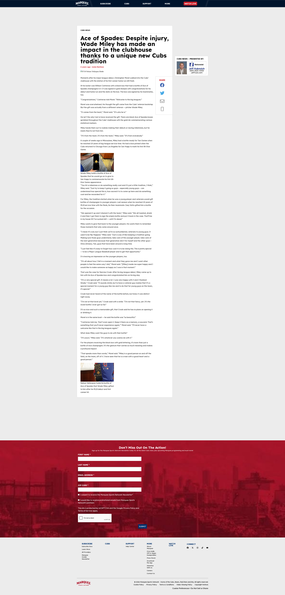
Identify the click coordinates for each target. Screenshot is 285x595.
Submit (142, 526)
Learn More (86, 549)
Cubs (126, 4)
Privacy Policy (151, 585)
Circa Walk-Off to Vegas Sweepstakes (151, 553)
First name (84, 454)
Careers (149, 570)
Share (162, 80)
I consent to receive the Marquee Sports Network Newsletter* (106, 495)
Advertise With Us (150, 566)
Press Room (151, 558)
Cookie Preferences (180, 588)
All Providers (86, 552)
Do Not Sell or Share (199, 588)
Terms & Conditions (166, 585)
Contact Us (151, 573)
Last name (84, 465)
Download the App (150, 562)
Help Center (130, 546)
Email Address (86, 475)
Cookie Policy (139, 585)
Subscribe (105, 4)
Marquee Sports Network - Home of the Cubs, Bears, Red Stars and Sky (167, 582)
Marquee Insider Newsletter (86, 557)
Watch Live (190, 4)
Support (147, 4)
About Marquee (150, 547)
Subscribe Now (87, 546)
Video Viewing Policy (184, 585)
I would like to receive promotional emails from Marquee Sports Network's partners (106, 501)
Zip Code (83, 485)
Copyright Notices (201, 585)
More (167, 4)
